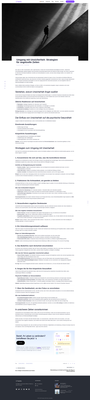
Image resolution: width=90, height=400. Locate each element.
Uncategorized (63, 390)
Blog (53, 1)
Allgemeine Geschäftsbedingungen (41, 390)
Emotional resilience (29, 363)
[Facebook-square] (16, 389)
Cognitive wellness (21, 363)
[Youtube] (26, 389)
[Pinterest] (6, 86)
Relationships (63, 383)
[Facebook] (6, 81)
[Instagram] (21, 389)
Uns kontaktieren (39, 383)
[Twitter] (6, 83)
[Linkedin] (6, 88)
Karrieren (57, 1)
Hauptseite (48, 1)
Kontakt (61, 1)
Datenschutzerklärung (38, 389)
